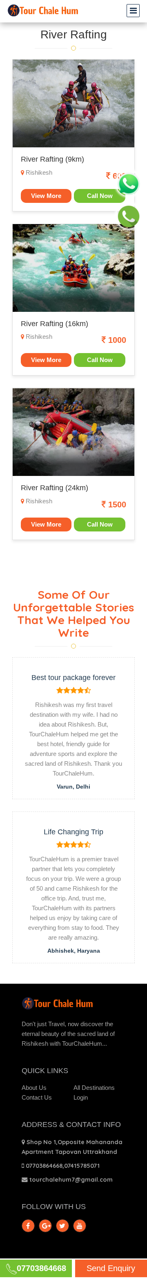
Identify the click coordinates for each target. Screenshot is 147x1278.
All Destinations (94, 1088)
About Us (34, 1088)
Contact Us (37, 1097)
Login (81, 1097)
